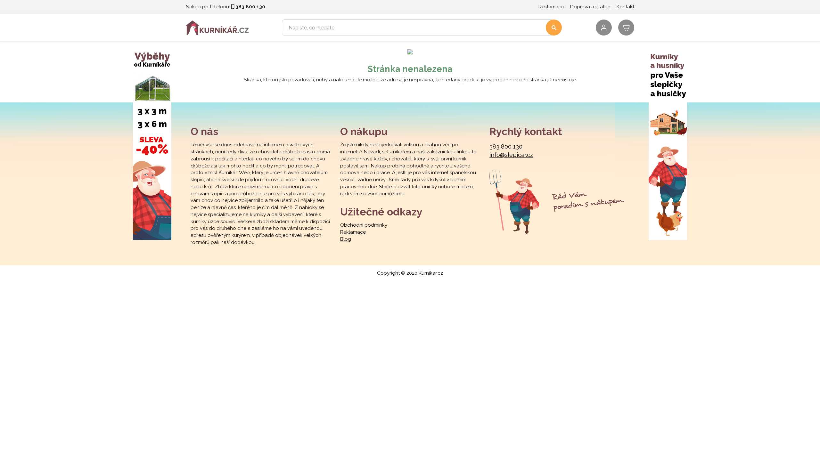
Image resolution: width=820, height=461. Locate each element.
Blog (345, 239)
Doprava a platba (590, 7)
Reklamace (551, 7)
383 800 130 (505, 146)
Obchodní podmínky (363, 225)
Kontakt (625, 7)
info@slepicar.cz (511, 154)
